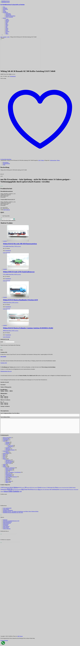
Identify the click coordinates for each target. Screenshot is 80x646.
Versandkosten (13, 76)
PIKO (22, 489)
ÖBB (21, 491)
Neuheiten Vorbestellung (10, 15)
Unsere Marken (6, 509)
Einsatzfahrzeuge (9, 470)
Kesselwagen (64, 487)
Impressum (5, 519)
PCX (13, 489)
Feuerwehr (35, 487)
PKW (7, 480)
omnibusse (8, 478)
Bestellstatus (5, 9)
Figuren (39, 487)
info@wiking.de (6, 209)
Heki (6, 23)
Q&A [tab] (4, 164)
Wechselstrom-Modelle (10, 449)
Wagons (4, 458)
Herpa (56, 487)
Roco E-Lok (10, 445)
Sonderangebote (53, 160)
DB (25, 487)
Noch (7, 25)
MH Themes (20, 636)
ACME (7, 19)
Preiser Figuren (6, 453)
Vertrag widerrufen (9, 17)
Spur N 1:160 (8, 463)
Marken (4, 18)
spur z (4, 457)
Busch (7, 22)
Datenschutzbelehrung (7, 521)
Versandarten (8, 13)
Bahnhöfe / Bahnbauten (10, 467)
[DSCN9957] (20, 68)
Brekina (7, 21)
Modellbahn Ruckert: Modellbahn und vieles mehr (13, 512)
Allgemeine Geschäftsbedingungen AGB (11, 520)
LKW (8, 36)
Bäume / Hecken (9, 468)
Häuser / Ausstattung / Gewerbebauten (13, 472)
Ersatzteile (8, 447)
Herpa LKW (8, 473)
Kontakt (4, 11)
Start (1, 36)
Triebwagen (10, 446)
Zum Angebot (3, 356)
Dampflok (8, 442)
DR (30, 487)
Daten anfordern (6, 526)
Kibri (67, 487)
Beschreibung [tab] (5, 162)
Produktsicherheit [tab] (6, 163)
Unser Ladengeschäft (7, 508)
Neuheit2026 (3, 489)
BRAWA (7, 20)
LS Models (70, 487)
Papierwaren (5, 451)
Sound (65, 489)
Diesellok (7, 443)
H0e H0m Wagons (9, 461)
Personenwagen (9, 462)
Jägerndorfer (60, 487)
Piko (6, 27)
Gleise (7, 471)
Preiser (7, 28)
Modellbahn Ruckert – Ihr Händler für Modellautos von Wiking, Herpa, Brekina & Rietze (20, 511)
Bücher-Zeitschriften (7, 437)
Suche (1, 341)
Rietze (7, 30)
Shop (4, 6)
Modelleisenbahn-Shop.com (6, 371)
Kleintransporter (9, 474)
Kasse (4, 10)
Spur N (68, 489)
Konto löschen (6, 527)
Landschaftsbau (9, 475)
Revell (7, 29)
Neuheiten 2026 (3, 362)
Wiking (7, 33)
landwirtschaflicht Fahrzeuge (11, 476)
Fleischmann (5, 438)
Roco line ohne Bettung (45, 489)
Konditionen (5, 12)
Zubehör (4, 36)
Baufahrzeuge (7, 487)
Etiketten (7, 452)
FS (46, 487)
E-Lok (7, 444)
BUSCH (19, 487)
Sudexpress (72, 489)
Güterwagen (8, 459)
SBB (50, 489)
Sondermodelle (62, 489)
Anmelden (5, 8)
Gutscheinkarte (6, 439)
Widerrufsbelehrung (7, 523)
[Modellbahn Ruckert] (5, 1)
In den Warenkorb (6, 252)
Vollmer (1, 491)
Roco (7, 32)
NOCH (9, 489)
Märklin (74, 487)
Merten (7, 24)
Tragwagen (76, 489)
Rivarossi (7, 31)
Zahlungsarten (8, 14)
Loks (4, 440)
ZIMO (4, 465)
